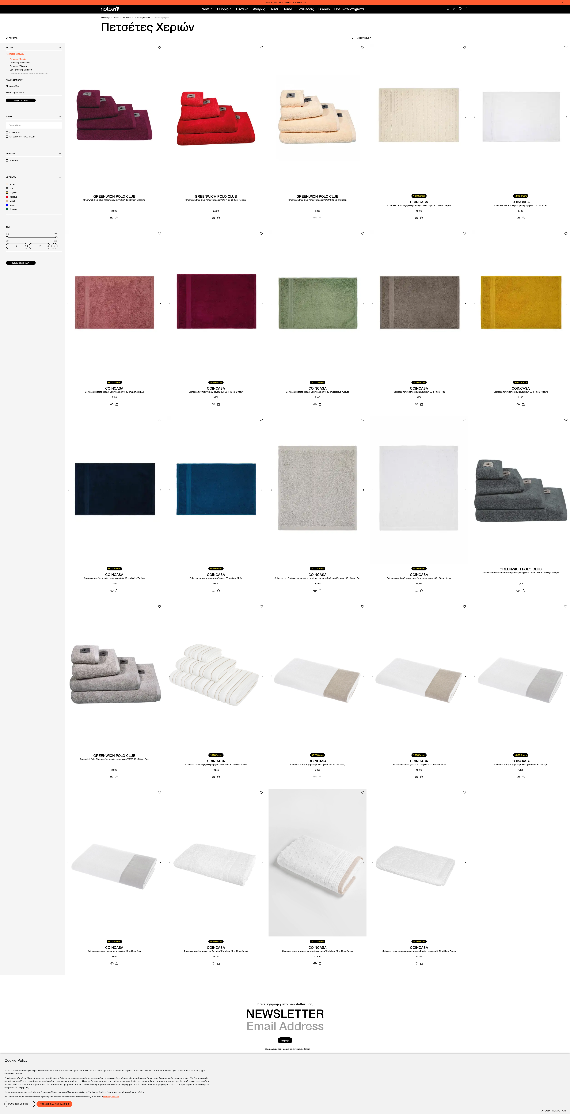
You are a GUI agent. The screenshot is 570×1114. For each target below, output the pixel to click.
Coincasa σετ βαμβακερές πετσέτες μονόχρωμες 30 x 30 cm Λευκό (419, 578)
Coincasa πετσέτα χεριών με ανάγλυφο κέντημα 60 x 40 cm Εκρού (419, 205)
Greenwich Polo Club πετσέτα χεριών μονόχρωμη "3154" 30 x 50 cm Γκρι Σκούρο (521, 572)
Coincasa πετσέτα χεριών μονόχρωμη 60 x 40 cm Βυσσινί (216, 392)
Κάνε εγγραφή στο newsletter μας (285, 1004)
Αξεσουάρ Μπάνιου (15, 92)
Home (116, 17)
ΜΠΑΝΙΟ (126, 17)
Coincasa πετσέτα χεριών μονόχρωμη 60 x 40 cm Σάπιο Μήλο (114, 392)
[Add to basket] (116, 218)
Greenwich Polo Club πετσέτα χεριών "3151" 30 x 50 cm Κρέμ (317, 200)
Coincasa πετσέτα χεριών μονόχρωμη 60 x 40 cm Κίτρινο (521, 392)
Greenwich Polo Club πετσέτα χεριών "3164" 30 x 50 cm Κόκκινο (215, 200)
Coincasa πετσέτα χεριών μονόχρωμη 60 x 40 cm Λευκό (520, 205)
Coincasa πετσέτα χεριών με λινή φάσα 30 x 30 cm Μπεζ (317, 764)
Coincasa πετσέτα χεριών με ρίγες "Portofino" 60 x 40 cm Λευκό (216, 764)
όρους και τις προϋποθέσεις (296, 1049)
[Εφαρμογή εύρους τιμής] (54, 246)
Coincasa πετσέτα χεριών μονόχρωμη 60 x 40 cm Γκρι (419, 392)
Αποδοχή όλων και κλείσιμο (54, 1104)
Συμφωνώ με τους (287, 1049)
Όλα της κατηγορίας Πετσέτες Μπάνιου (29, 73)
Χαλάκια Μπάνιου (14, 80)
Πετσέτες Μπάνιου (142, 17)
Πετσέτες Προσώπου (20, 62)
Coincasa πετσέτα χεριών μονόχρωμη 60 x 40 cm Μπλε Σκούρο (114, 578)
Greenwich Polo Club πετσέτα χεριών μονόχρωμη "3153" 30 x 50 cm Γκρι (114, 759)
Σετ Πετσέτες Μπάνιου (21, 69)
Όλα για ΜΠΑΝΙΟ (21, 100)
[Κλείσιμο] (562, 2)
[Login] (454, 9)
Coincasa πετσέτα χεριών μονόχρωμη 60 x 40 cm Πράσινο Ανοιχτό (317, 392)
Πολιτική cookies (111, 1096)
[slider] (7, 237)
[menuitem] (208, 9)
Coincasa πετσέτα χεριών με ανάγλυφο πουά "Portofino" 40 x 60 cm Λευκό (317, 951)
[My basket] (466, 9)
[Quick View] (111, 218)
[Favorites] (460, 9)
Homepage (105, 17)
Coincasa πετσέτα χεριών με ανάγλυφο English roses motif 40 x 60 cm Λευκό (419, 951)
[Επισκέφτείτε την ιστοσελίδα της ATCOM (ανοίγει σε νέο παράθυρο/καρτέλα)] (554, 1111)
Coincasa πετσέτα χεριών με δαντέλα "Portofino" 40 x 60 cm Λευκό (216, 951)
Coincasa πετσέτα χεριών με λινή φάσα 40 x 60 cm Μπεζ (419, 764)
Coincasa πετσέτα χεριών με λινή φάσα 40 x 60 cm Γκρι (520, 764)
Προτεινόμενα (362, 38)
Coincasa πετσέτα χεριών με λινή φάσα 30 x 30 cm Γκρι (114, 951)
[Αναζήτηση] (448, 9)
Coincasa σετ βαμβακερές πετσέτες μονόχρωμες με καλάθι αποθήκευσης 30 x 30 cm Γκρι (317, 578)
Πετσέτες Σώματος (19, 66)
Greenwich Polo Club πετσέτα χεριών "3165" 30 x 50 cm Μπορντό (114, 200)
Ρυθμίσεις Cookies (18, 1104)
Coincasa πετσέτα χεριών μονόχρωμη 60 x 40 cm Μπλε (216, 578)
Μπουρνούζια (12, 86)
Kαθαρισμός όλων (20, 263)
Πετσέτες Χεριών (18, 59)
